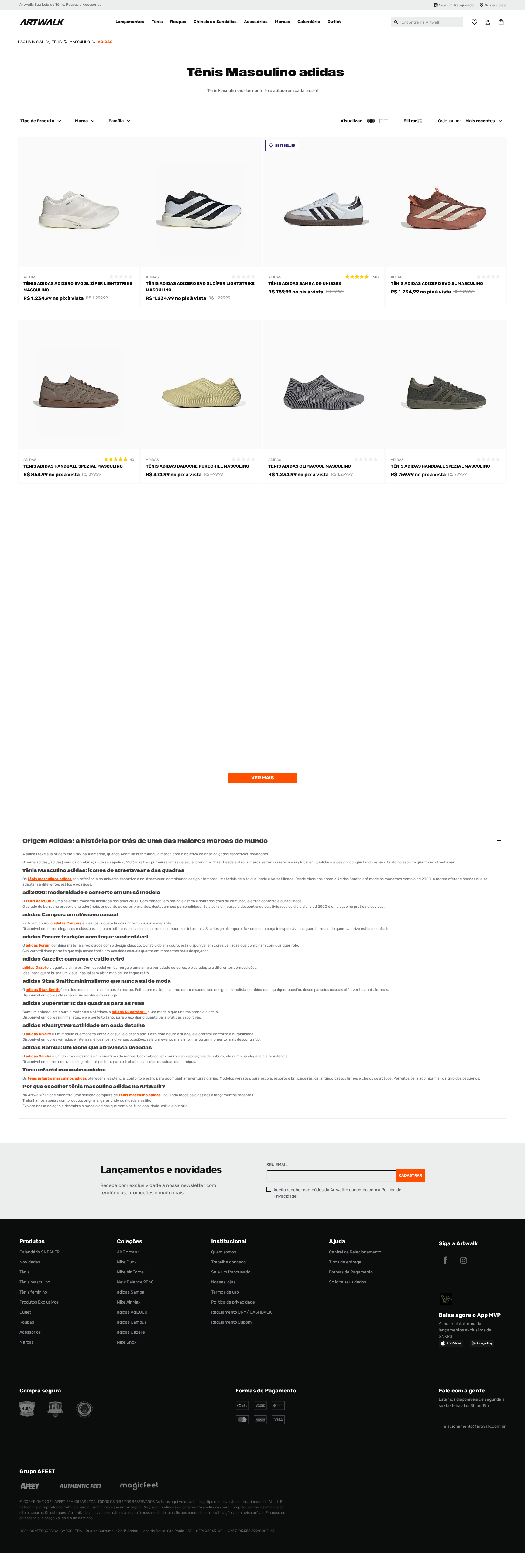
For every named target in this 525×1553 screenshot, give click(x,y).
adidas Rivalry (38, 1034)
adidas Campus (67, 923)
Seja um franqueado (456, 5)
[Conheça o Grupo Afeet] (30, 1487)
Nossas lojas (495, 5)
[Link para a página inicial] (31, 42)
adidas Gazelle (35, 967)
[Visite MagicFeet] (139, 1487)
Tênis (57, 42)
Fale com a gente (462, 1390)
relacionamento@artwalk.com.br (474, 1426)
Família (116, 121)
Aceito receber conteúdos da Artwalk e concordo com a (337, 1193)
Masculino (80, 42)
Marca (81, 121)
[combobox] (427, 22)
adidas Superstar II (129, 1012)
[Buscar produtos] (396, 22)
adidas (105, 42)
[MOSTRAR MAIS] (262, 778)
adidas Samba (38, 1056)
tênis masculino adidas (140, 1095)
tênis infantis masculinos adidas (57, 1078)
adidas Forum (38, 945)
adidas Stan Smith (43, 990)
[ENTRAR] (488, 22)
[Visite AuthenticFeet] (81, 1486)
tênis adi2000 (38, 901)
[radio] (383, 121)
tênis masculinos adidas (50, 879)
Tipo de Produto (37, 121)
